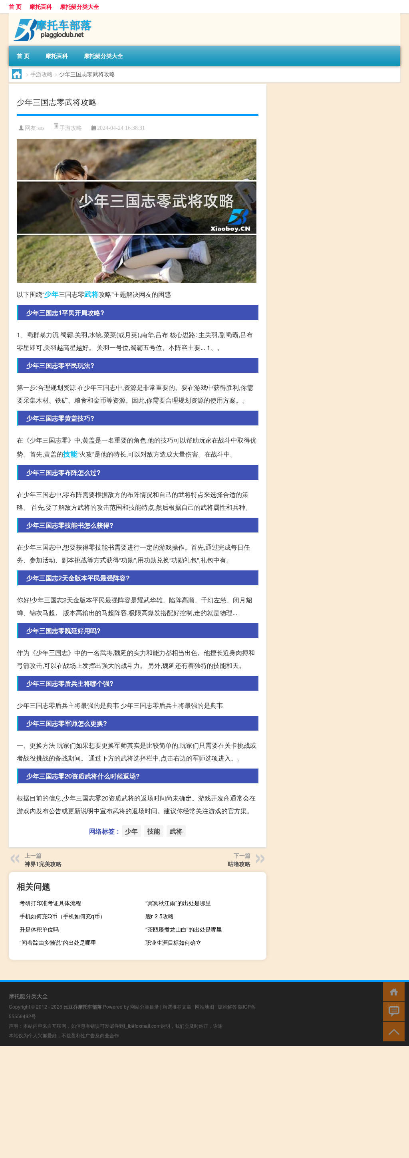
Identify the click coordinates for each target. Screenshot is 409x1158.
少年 (51, 294)
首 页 (15, 6)
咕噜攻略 (239, 864)
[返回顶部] (392, 1031)
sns (41, 128)
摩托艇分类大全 (79, 6)
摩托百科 (41, 6)
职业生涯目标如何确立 (173, 942)
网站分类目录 (144, 1006)
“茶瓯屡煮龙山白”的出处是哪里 (183, 929)
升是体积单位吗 (39, 929)
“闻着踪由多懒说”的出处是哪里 (58, 942)
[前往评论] (392, 1011)
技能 (70, 454)
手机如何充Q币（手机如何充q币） (62, 916)
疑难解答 (227, 1006)
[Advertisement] (204, 1102)
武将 (91, 294)
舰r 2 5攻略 (159, 916)
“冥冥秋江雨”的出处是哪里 (178, 903)
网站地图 (204, 1006)
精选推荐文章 (177, 1006)
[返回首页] (392, 991)
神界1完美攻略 (43, 864)
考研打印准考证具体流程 (50, 903)
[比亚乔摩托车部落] (51, 16)
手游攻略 (41, 74)
